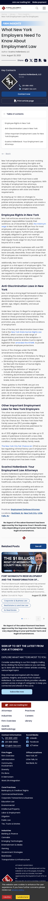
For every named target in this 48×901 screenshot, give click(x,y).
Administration (8, 759)
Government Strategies (12, 852)
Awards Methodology (8, 727)
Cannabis (6, 837)
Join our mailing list (21, 2)
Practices (30, 710)
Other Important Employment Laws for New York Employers (24, 135)
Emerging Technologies (12, 841)
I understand (22, 897)
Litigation (6, 816)
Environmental (8, 805)
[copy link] (44, 60)
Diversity (5, 769)
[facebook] (26, 60)
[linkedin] (35, 60)
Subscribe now (17, 691)
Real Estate (6, 856)
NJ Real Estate (10, 610)
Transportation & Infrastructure (16, 859)
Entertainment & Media (12, 845)
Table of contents (15, 114)
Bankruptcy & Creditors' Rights (15, 790)
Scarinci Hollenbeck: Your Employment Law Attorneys (24, 143)
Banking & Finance (10, 833)
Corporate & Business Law (15, 600)
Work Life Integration (11, 780)
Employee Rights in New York (17, 123)
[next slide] (43, 618)
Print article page (25, 101)
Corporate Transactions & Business (17, 798)
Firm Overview (9, 720)
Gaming (5, 848)
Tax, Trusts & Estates (11, 823)
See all (38, 546)
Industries (7, 715)
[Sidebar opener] (44, 8)
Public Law (6, 820)
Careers (29, 715)
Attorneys (7, 710)
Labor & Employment (11, 812)
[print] (40, 60)
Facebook (34, 742)
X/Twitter (34, 745)
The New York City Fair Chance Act (17, 446)
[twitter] (31, 60)
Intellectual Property (11, 809)
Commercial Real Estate (12, 794)
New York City (30, 513)
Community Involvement (7, 764)
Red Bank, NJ (17, 513)
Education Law (8, 801)
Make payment (39, 2)
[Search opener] (37, 8)
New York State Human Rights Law (26, 332)
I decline (7, 897)
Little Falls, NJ (32, 759)
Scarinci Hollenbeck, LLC (19, 51)
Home (4, 14)
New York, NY (31, 755)
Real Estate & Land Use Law (16, 605)
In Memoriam (7, 777)
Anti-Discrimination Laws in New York (21, 128)
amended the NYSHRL (25, 342)
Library (12, 14)
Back (8, 153)
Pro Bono (5, 773)
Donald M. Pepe (15, 595)
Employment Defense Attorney (25, 509)
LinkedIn (33, 738)
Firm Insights (23, 14)
